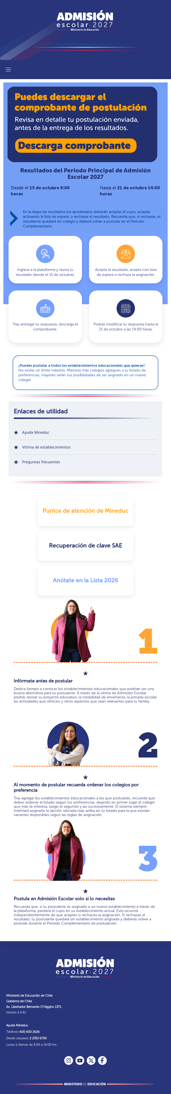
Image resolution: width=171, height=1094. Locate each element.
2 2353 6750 (38, 1038)
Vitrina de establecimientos (46, 447)
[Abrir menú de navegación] (8, 69)
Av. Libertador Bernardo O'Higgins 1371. (34, 1007)
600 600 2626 (30, 1032)
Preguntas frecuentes (41, 461)
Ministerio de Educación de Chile (29, 995)
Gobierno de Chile (19, 1001)
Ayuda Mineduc (35, 432)
